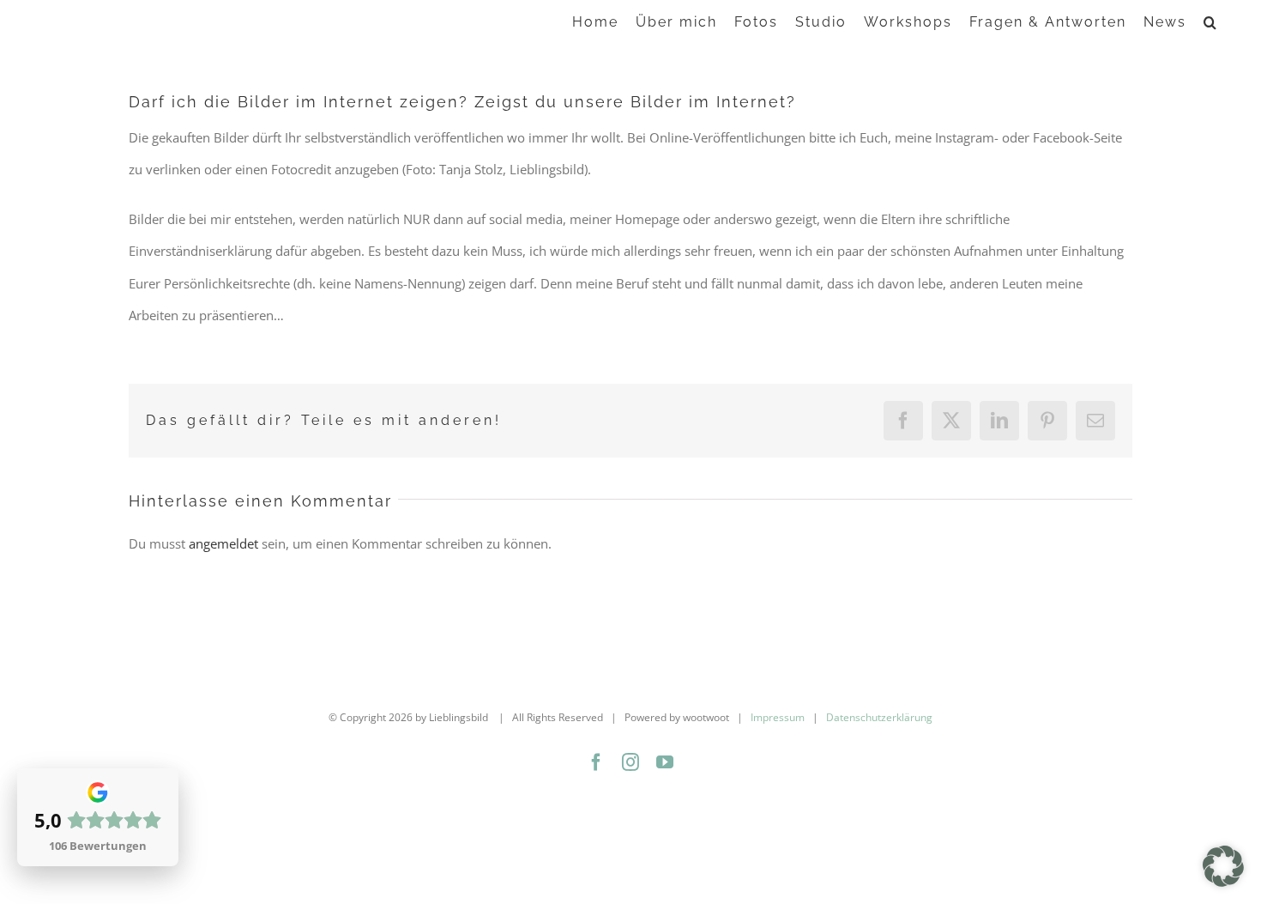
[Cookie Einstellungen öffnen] (1223, 881)
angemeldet (223, 543)
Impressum (778, 717)
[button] (1211, 21)
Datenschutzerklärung (879, 717)
